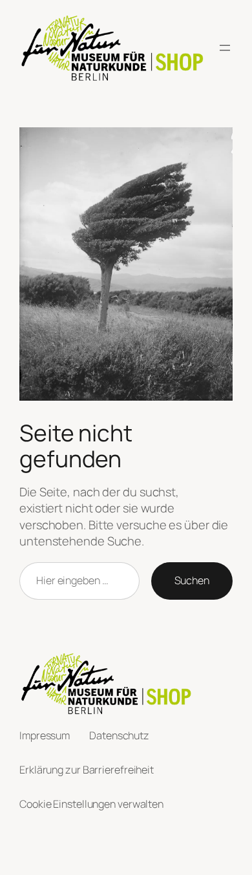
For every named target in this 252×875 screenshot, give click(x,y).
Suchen (191, 580)
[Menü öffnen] (225, 48)
